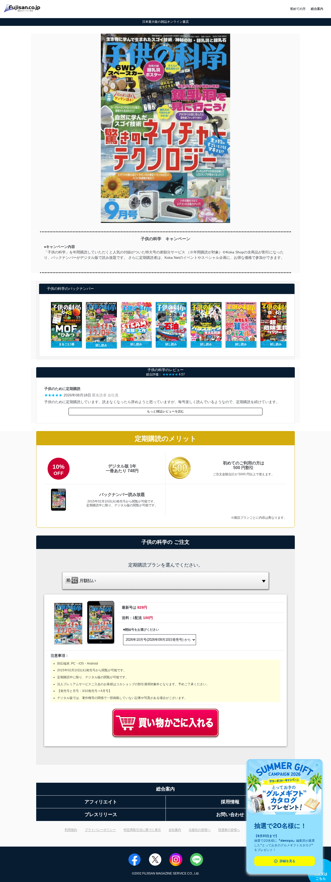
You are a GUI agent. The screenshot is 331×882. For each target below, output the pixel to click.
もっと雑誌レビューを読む (165, 411)
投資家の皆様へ (229, 830)
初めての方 (298, 9)
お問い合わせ (230, 814)
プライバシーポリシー (100, 830)
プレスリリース (101, 814)
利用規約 (71, 830)
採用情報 (230, 801)
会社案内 (175, 830)
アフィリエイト (101, 801)
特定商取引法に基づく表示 (142, 830)
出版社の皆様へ (199, 830)
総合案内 (317, 9)
